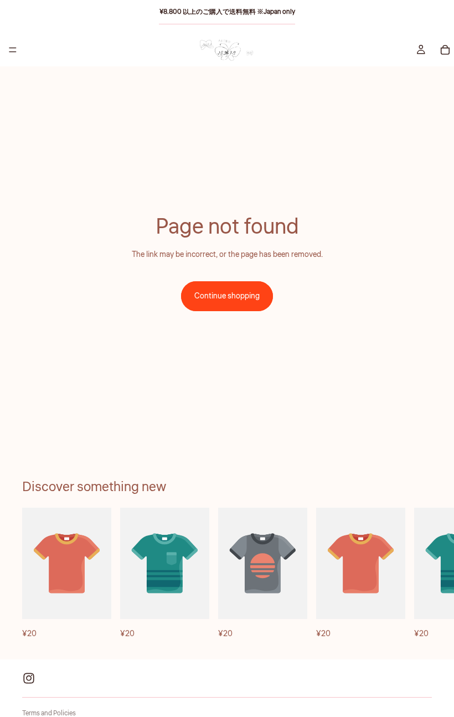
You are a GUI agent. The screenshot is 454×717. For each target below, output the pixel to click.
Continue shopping (227, 296)
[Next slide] (419, 574)
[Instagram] (28, 678)
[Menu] (12, 50)
